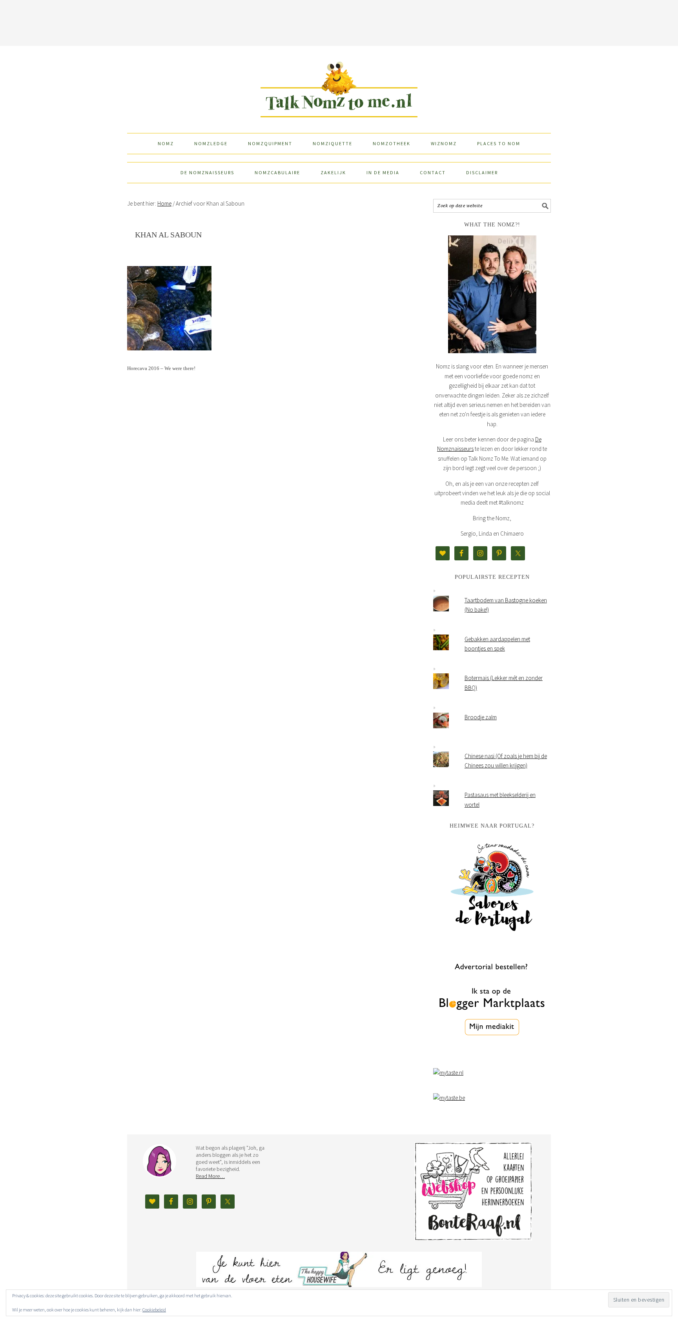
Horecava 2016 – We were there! (161, 368)
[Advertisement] (339, 21)
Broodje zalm (481, 717)
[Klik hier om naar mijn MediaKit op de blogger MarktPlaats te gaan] (492, 1055)
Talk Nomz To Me (339, 86)
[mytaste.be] (449, 1097)
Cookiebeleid (154, 1310)
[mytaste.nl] (448, 1072)
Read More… (210, 1176)
